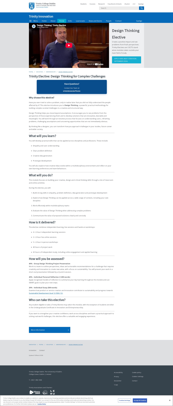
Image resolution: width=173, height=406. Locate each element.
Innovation (32, 344)
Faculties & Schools (115, 4)
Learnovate (80, 21)
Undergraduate (51, 72)
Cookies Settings (137, 376)
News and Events (95, 21)
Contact (118, 21)
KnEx (70, 21)
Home (44, 21)
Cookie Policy (41, 404)
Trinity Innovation (41, 16)
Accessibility (118, 372)
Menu (35, 21)
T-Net (116, 385)
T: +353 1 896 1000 (35, 380)
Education (39, 72)
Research (101, 4)
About (53, 21)
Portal (61, 21)
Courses (92, 4)
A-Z (134, 4)
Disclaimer (117, 381)
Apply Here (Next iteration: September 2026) (125, 60)
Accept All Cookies (140, 400)
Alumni (127, 4)
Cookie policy (136, 372)
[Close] (170, 400)
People (108, 21)
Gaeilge (141, 4)
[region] (86, 400)
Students (83, 4)
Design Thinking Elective (66, 72)
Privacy (116, 377)
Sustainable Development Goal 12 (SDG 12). (46, 293)
